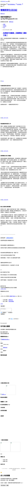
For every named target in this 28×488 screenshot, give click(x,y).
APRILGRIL (3, 288)
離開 (7, 485)
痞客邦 (11, 296)
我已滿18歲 (3, 485)
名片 (4, 27)
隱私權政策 (23, 468)
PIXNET (6, 468)
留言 (14, 296)
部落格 (4, 26)
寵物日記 (11, 21)
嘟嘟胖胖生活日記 (9, 10)
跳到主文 (3, 13)
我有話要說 (11, 301)
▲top (2, 303)
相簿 (4, 24)
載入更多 (2, 306)
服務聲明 (14, 469)
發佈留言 (2, 314)
